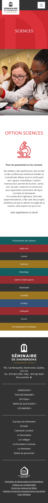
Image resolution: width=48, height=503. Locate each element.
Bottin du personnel (24, 453)
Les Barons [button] (23, 408)
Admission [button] (24, 390)
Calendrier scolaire (24, 430)
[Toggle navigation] (41, 5)
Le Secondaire (24, 435)
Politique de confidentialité (24, 485)
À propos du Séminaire (24, 421)
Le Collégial (24, 439)
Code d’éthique (24, 494)
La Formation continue (24, 444)
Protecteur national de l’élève (24, 488)
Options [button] (24, 399)
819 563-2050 (15, 374)
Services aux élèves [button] (24, 403)
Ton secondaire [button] (24, 394)
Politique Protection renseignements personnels (24, 491)
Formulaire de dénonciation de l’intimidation (24, 481)
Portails (24, 426)
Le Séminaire (24, 448)
